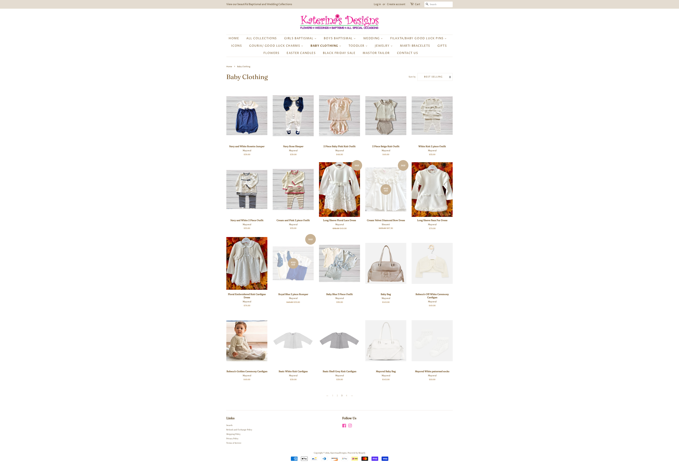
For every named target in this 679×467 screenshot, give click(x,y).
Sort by (412, 76)
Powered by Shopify (356, 453)
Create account (396, 4)
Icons (236, 46)
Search (229, 425)
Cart (417, 4)
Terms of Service (233, 443)
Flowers (271, 53)
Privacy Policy (232, 438)
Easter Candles (301, 53)
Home (234, 38)
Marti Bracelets (415, 46)
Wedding (372, 38)
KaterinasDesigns (338, 453)
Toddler (357, 46)
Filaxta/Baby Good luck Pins (417, 38)
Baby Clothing (325, 46)
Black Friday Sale (339, 53)
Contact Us (407, 53)
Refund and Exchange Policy (239, 429)
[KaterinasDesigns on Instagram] (350, 426)
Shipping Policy (233, 434)
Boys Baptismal (339, 38)
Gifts (442, 46)
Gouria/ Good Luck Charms (275, 46)
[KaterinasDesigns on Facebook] (344, 426)
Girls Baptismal (299, 38)
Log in (377, 4)
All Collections (261, 38)
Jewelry (383, 46)
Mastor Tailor (376, 53)
